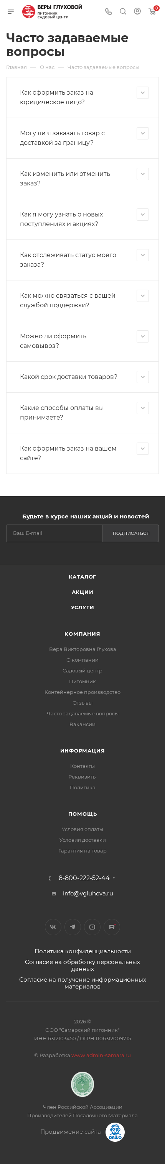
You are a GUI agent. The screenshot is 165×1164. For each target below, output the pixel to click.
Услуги (82, 607)
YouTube (92, 927)
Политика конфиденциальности (83, 951)
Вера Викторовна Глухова (82, 649)
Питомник (82, 681)
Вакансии (82, 724)
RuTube (112, 927)
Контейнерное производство (82, 692)
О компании (82, 660)
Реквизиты (82, 777)
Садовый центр (82, 670)
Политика (83, 787)
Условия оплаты (82, 829)
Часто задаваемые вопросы (83, 713)
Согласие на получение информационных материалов (82, 983)
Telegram (72, 927)
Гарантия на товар (82, 851)
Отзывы (82, 703)
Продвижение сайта (71, 1131)
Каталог (83, 577)
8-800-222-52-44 (84, 878)
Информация (82, 751)
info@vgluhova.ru (88, 893)
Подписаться (131, 533)
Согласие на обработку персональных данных (82, 965)
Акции (83, 592)
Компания (82, 634)
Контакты (82, 766)
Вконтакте (53, 927)
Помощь (82, 814)
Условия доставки (82, 840)
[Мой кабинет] (137, 12)
